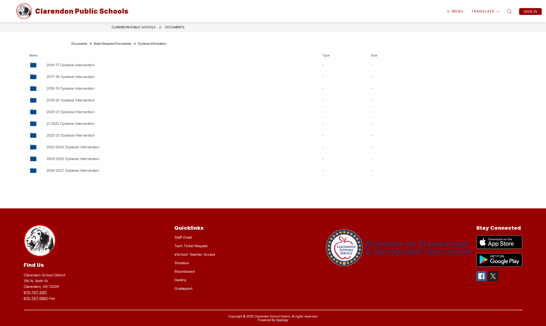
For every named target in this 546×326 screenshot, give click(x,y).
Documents (174, 27)
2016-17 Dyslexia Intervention (70, 65)
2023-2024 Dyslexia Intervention (72, 147)
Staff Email (183, 237)
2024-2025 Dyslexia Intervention (72, 159)
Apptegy (282, 320)
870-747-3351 (35, 292)
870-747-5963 (36, 298)
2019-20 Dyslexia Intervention (70, 100)
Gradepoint (183, 288)
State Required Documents (112, 43)
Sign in (530, 11)
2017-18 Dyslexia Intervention (70, 77)
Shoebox (181, 263)
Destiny (180, 280)
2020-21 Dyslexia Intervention (70, 112)
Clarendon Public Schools (134, 27)
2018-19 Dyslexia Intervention (70, 88)
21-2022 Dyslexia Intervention (70, 123)
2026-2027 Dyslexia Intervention (72, 170)
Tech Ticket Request (191, 246)
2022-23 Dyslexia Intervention (70, 135)
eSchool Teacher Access (194, 254)
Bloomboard (184, 271)
